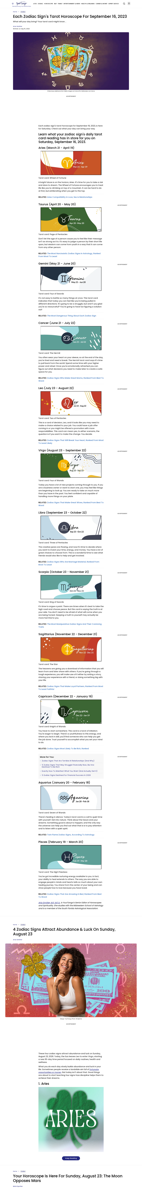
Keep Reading (71, 1158)
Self (55, 4)
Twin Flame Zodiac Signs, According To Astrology (70, 834)
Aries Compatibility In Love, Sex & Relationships (69, 197)
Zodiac (40, 4)
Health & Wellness (87, 4)
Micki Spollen (18, 1186)
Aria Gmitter (17, 26)
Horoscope (48, 4)
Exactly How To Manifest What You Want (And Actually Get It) (70, 771)
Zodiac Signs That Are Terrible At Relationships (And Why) (68, 761)
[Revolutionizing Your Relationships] (21, 3)
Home (15, 12)
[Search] (123, 3)
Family (60, 4)
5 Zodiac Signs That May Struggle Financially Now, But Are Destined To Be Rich (68, 766)
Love (35, 4)
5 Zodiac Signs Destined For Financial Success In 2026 (66, 775)
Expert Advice (113, 4)
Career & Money (101, 4)
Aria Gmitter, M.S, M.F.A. (49, 902)
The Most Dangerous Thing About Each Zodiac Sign (71, 315)
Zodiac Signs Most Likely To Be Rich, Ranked (68, 748)
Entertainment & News (72, 4)
